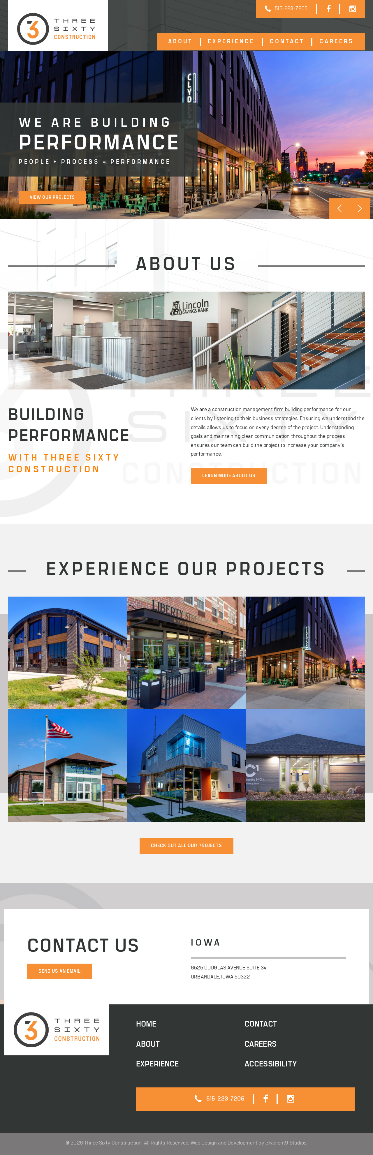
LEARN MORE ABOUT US (229, 476)
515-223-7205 (291, 9)
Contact (287, 42)
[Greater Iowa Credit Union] (67, 765)
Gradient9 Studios (286, 1143)
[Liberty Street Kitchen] (186, 653)
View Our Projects (52, 197)
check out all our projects (186, 846)
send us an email (59, 971)
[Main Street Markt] (67, 653)
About (180, 42)
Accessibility (270, 1064)
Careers (336, 42)
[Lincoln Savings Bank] (186, 765)
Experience (231, 42)
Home (146, 1025)
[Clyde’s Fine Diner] (305, 653)
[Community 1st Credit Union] (305, 765)
